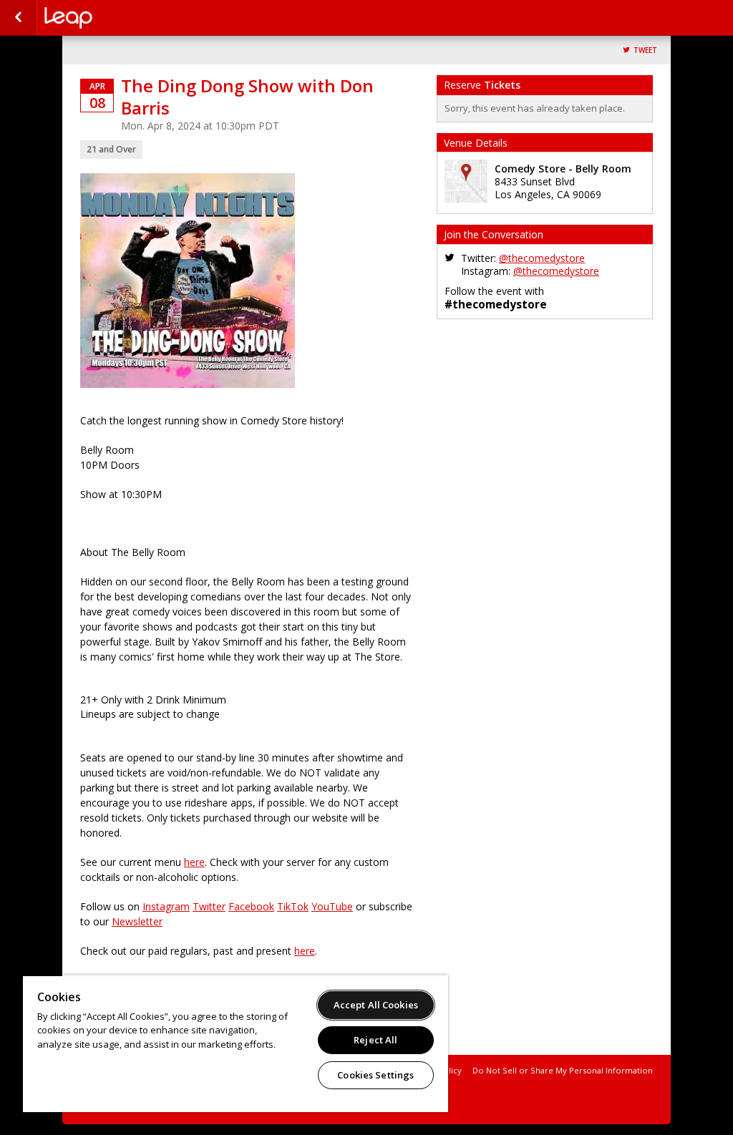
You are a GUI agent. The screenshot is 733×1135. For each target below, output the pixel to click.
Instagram (166, 906)
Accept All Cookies (376, 1004)
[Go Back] (18, 18)
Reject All (375, 1039)
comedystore (116, 18)
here (194, 862)
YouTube (332, 906)
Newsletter (137, 921)
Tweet (645, 50)
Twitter (209, 906)
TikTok (293, 906)
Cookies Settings (375, 1074)
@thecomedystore (542, 258)
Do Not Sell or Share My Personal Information (562, 1070)
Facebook (251, 906)
